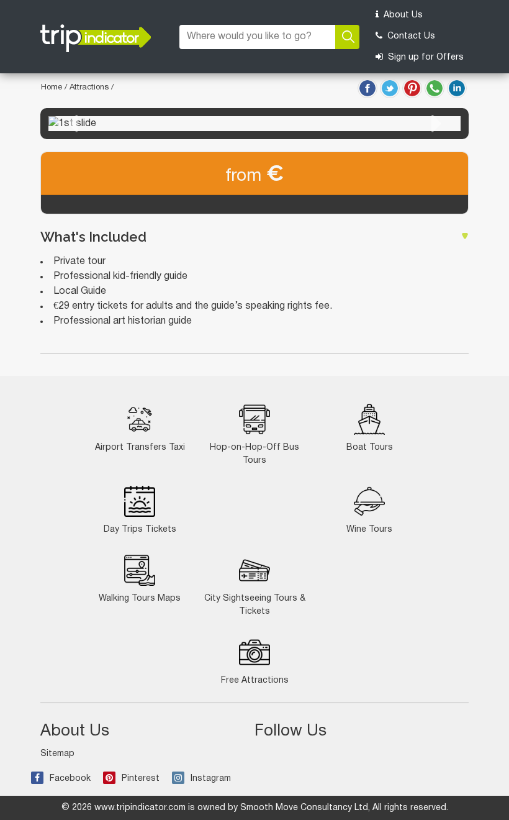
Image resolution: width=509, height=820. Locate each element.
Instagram (211, 779)
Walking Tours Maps (140, 598)
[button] (72, 123)
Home (51, 87)
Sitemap (57, 754)
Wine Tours (369, 530)
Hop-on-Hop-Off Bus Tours (254, 454)
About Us (402, 15)
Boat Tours (369, 448)
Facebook (70, 779)
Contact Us (410, 36)
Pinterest (141, 779)
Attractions (90, 87)
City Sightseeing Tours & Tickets (254, 605)
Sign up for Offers (424, 57)
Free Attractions (255, 680)
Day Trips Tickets (140, 530)
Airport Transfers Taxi (140, 448)
